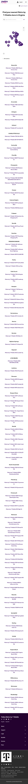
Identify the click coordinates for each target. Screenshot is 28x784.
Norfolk (14, 426)
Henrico (14, 321)
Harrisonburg (14, 313)
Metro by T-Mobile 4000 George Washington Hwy (14, 496)
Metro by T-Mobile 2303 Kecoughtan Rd (14, 303)
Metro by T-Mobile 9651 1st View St (14, 449)
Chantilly (14, 155)
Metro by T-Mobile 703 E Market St (14, 371)
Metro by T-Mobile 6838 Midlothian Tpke (14, 518)
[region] (14, 40)
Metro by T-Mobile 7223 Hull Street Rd (14, 468)
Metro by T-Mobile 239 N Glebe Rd (14, 119)
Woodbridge (14, 694)
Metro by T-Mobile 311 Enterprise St (14, 631)
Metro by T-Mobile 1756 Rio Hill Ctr (14, 136)
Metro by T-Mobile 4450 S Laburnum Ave (14, 583)
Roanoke (14, 594)
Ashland (14, 125)
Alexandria (14, 65)
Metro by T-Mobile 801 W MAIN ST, (14, 139)
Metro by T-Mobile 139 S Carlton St (14, 316)
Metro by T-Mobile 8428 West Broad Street (14, 588)
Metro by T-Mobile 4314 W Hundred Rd (14, 193)
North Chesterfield (14, 464)
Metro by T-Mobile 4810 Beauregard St (14, 95)
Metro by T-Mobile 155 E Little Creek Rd (14, 444)
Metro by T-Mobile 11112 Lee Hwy (14, 266)
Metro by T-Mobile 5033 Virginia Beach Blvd (14, 653)
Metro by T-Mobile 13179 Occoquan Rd (14, 708)
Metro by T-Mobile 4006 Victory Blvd (14, 501)
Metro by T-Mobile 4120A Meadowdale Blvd (14, 473)
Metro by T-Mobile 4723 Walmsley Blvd (14, 568)
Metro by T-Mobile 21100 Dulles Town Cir (14, 626)
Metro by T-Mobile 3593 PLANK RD (14, 254)
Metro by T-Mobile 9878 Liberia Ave (14, 387)
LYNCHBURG (14, 358)
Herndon (14, 333)
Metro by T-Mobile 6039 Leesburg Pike (14, 280)
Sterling (14, 623)
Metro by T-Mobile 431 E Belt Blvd (14, 559)
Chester (14, 190)
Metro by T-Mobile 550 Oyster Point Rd (14, 401)
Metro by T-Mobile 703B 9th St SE (14, 607)
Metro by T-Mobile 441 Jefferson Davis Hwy (14, 245)
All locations (6, 58)
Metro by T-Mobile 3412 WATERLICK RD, (14, 361)
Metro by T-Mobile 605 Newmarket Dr (14, 421)
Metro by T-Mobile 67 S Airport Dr (14, 344)
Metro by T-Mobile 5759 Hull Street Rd (14, 563)
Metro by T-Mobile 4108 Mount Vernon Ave (14, 78)
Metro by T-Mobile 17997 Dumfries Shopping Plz (14, 236)
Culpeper (14, 213)
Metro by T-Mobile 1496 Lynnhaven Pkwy (14, 658)
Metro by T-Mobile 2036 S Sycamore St (14, 483)
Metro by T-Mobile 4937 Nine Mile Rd (14, 554)
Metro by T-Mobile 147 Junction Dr (14, 128)
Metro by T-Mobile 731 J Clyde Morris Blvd (14, 411)
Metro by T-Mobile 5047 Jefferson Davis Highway (14, 250)
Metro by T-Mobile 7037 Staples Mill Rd (14, 578)
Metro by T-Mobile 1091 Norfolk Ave (14, 662)
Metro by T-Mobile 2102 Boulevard (14, 208)
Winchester (14, 686)
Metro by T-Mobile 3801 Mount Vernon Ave (14, 68)
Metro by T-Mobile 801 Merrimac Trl (14, 680)
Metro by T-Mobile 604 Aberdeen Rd (14, 307)
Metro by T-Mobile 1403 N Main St (14, 639)
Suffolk (14, 636)
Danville (14, 223)
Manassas (14, 376)
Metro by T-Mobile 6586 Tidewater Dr (14, 439)
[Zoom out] (24, 30)
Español (25, 5)
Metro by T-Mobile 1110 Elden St (14, 336)
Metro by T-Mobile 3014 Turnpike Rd (14, 505)
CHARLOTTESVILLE (14, 133)
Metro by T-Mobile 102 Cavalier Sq (14, 352)
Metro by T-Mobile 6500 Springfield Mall (14, 616)
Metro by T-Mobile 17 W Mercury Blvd (14, 290)
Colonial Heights (14, 200)
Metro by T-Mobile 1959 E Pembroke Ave (14, 295)
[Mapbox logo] (4, 53)
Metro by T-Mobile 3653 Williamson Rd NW (14, 598)
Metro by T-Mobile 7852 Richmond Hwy (14, 73)
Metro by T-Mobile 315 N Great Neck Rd (14, 671)
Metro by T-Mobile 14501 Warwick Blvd (14, 416)
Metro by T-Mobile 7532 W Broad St (14, 327)
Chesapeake (14, 165)
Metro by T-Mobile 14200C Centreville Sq (14, 148)
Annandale (14, 102)
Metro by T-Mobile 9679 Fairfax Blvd (14, 262)
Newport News (14, 393)
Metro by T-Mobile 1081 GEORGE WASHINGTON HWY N (14, 178)
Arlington (14, 112)
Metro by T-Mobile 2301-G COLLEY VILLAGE (14, 453)
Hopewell (14, 350)
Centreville (14, 145)
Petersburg (14, 479)
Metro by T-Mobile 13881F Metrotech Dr (14, 158)
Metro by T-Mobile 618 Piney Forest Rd (14, 226)
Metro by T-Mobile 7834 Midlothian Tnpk (14, 550)
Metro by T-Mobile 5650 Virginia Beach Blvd (14, 666)
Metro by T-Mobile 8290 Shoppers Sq (14, 380)
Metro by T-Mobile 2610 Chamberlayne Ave (14, 523)
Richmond (14, 514)
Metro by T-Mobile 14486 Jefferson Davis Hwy (14, 703)
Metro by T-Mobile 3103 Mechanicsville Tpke (14, 573)
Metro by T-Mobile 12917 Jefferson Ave (14, 396)
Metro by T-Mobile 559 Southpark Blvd (14, 203)
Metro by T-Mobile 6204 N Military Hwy (14, 429)
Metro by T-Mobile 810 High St (14, 509)
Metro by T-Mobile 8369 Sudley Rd (14, 384)
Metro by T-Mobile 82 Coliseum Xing (14, 299)
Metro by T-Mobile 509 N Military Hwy (14, 434)
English (21, 5)
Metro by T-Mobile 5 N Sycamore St (14, 487)
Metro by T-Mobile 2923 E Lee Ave (14, 83)
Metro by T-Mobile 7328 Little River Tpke (14, 105)
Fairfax (14, 260)
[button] (10, 36)
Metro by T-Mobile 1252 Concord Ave (14, 324)
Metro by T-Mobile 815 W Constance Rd (14, 643)
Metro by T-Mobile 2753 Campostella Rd (14, 173)
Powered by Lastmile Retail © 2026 (14, 781)
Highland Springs (14, 341)
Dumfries (14, 233)
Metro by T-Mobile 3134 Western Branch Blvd (14, 168)
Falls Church (14, 271)
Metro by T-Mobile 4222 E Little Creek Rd (14, 458)
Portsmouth (14, 493)
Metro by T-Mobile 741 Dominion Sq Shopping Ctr (14, 216)
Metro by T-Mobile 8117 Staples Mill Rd (14, 536)
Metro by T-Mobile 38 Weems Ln (14, 689)
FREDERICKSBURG (14, 241)
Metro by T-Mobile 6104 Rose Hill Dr (14, 91)
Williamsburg (14, 678)
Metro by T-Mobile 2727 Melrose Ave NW (14, 603)
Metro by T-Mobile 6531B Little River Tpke (14, 87)
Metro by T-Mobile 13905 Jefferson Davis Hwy (14, 698)
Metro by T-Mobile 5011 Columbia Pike (14, 115)
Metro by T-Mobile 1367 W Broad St (14, 540)
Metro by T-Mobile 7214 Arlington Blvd (14, 275)
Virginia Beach (14, 649)
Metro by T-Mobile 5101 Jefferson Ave (14, 406)
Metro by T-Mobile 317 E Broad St (14, 527)
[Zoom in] (24, 28)
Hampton (14, 286)
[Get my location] (23, 19)
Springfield (14, 613)
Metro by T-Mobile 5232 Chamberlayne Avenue (14, 531)
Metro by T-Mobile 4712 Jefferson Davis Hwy (14, 545)
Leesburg (14, 368)
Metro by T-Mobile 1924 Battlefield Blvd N (14, 183)
